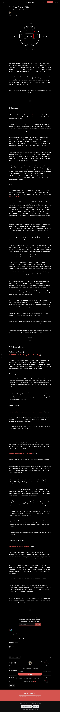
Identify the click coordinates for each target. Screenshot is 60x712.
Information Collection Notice (29, 678)
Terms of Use (35, 677)
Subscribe (30, 674)
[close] (41, 662)
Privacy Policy (39, 678)
